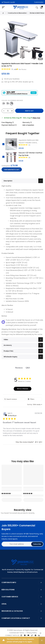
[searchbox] (14, 399)
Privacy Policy (31, 633)
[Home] (3, 13)
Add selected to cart (11, 170)
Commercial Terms (16, 633)
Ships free (36, 118)
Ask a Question (28, 125)
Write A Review (22, 389)
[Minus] (4, 111)
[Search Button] (37, 7)
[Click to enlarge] (40, 55)
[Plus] (12, 111)
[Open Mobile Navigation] (4, 7)
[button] (36, 442)
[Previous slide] (4, 40)
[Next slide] (40, 40)
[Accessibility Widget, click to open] (3, 322)
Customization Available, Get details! (29, 2)
